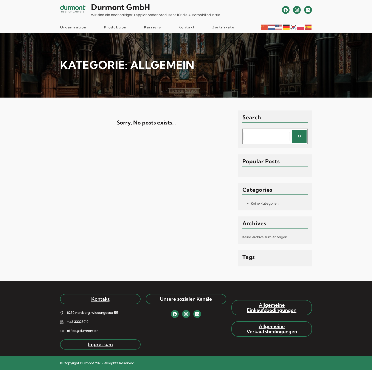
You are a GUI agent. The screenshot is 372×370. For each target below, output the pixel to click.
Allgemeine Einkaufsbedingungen (271, 307)
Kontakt (100, 299)
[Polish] (301, 27)
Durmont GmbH (120, 7)
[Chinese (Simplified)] (264, 27)
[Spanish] (308, 27)
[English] (279, 27)
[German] (286, 27)
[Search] (299, 136)
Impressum (100, 344)
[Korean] (293, 27)
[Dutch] (271, 27)
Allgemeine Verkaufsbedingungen (271, 328)
